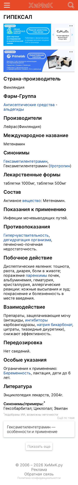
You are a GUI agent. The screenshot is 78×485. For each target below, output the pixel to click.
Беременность (17, 373)
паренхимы (36, 275)
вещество (31, 200)
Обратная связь (39, 474)
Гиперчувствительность (26, 235)
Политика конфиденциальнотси (39, 478)
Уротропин (60, 166)
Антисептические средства (29, 104)
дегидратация (16, 240)
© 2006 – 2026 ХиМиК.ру (39, 465)
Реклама (39, 469)
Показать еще (39, 446)
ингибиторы (36, 320)
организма (41, 240)
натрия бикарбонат (54, 324)
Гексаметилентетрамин (25, 161)
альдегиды (13, 109)
